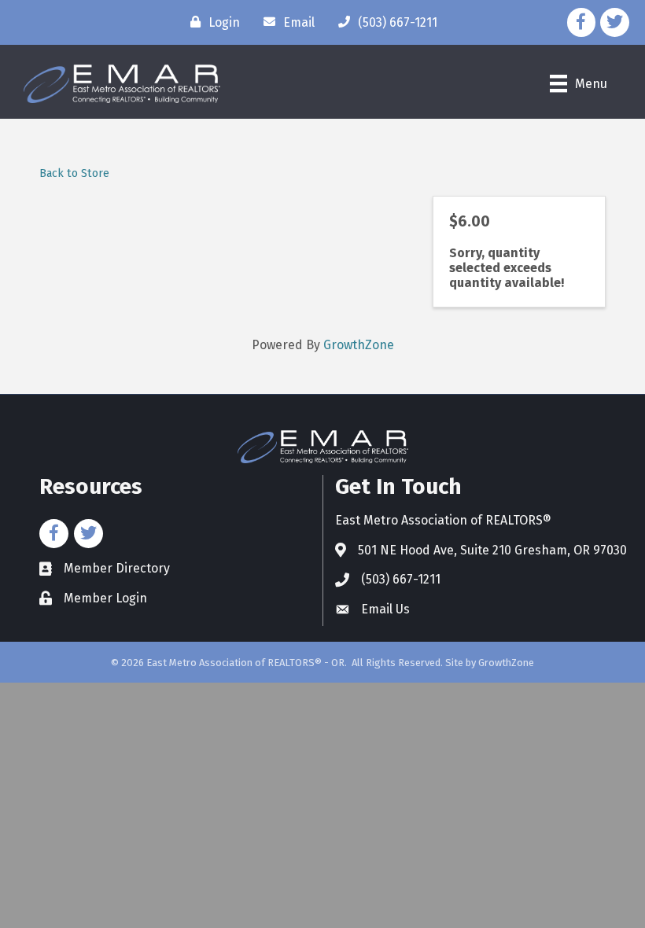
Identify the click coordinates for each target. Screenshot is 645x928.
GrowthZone (358, 344)
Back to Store (74, 173)
